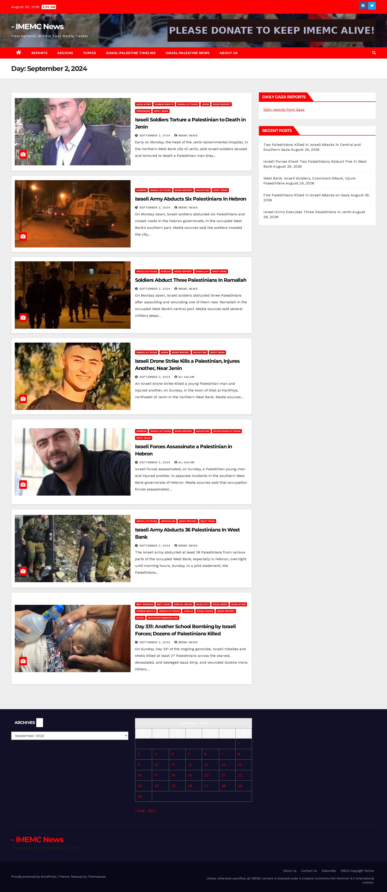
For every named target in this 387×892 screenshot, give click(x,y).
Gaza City (202, 604)
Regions (65, 53)
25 (174, 786)
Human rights (164, 104)
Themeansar (96, 876)
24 (157, 786)
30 (140, 796)
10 (156, 765)
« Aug (140, 810)
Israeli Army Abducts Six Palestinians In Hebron (190, 199)
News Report (221, 104)
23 (140, 786)
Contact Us (309, 870)
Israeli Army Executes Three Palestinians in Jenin (307, 212)
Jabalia (188, 611)
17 (156, 775)
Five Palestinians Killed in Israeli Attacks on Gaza (306, 195)
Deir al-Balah (183, 604)
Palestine (202, 190)
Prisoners (143, 111)
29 (240, 786)
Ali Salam (186, 376)
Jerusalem (168, 521)
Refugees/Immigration (163, 618)
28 (223, 786)
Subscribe (329, 870)
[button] (374, 53)
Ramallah (202, 271)
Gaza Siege (220, 604)
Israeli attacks (187, 104)
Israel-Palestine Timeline (131, 53)
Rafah (140, 618)
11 (173, 765)
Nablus (165, 271)
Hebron (141, 190)
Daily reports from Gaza (284, 109)
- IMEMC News (37, 26)
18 (173, 775)
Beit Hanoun (144, 604)
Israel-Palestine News (188, 53)
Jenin (205, 104)
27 (206, 786)
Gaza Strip (143, 104)
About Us (228, 53)
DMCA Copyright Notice (357, 870)
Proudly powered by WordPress (34, 876)
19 (190, 775)
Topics (89, 53)
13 (206, 765)
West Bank (161, 111)
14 (223, 765)
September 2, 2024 (155, 135)
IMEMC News (188, 135)
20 (206, 775)
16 (139, 775)
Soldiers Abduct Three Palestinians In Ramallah (190, 280)
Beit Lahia (163, 604)
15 (240, 765)
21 (223, 775)
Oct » (152, 810)
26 (190, 786)
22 (240, 775)
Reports (39, 53)
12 (190, 765)
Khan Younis (205, 611)
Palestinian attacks (227, 431)
